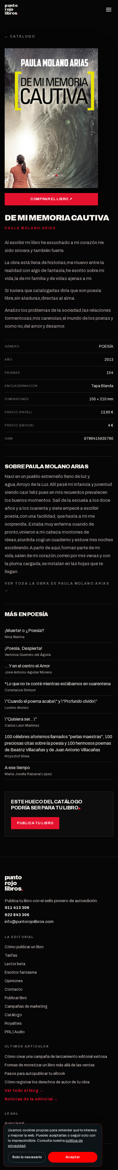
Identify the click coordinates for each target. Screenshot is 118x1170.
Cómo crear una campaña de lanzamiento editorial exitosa (56, 1057)
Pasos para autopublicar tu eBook (35, 1074)
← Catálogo (20, 36)
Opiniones (14, 981)
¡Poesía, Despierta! (23, 648)
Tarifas (11, 955)
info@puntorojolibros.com (29, 921)
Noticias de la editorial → (31, 1099)
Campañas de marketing (26, 1006)
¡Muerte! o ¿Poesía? (24, 630)
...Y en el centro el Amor (27, 666)
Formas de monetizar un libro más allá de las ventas (50, 1065)
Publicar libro (16, 998)
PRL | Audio (15, 1032)
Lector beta (15, 964)
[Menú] (108, 9)
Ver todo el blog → (24, 1091)
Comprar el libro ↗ (51, 199)
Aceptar (73, 1157)
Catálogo (13, 1015)
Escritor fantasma (21, 972)
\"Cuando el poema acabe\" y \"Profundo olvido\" (51, 701)
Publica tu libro (35, 823)
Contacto (14, 989)
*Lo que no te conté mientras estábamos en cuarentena (58, 683)
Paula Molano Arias (57, 466)
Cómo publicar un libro (24, 947)
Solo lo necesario (27, 1157)
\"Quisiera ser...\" (21, 719)
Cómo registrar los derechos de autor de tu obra (47, 1082)
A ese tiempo (17, 767)
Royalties (13, 1023)
